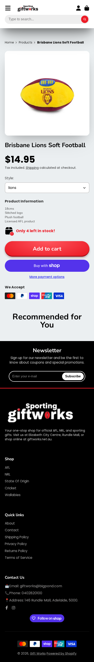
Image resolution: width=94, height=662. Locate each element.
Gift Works (38, 653)
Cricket (10, 488)
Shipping (32, 168)
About (10, 523)
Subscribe (73, 376)
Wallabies (13, 495)
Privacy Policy (16, 544)
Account (78, 8)
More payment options (47, 277)
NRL (7, 474)
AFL (7, 467)
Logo (28, 8)
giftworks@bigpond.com (41, 586)
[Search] (85, 19)
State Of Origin (17, 481)
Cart (86, 8)
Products (25, 42)
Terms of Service (18, 557)
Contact (12, 530)
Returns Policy (16, 551)
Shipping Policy (17, 537)
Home (9, 42)
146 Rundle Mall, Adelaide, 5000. (51, 600)
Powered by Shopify (62, 653)
